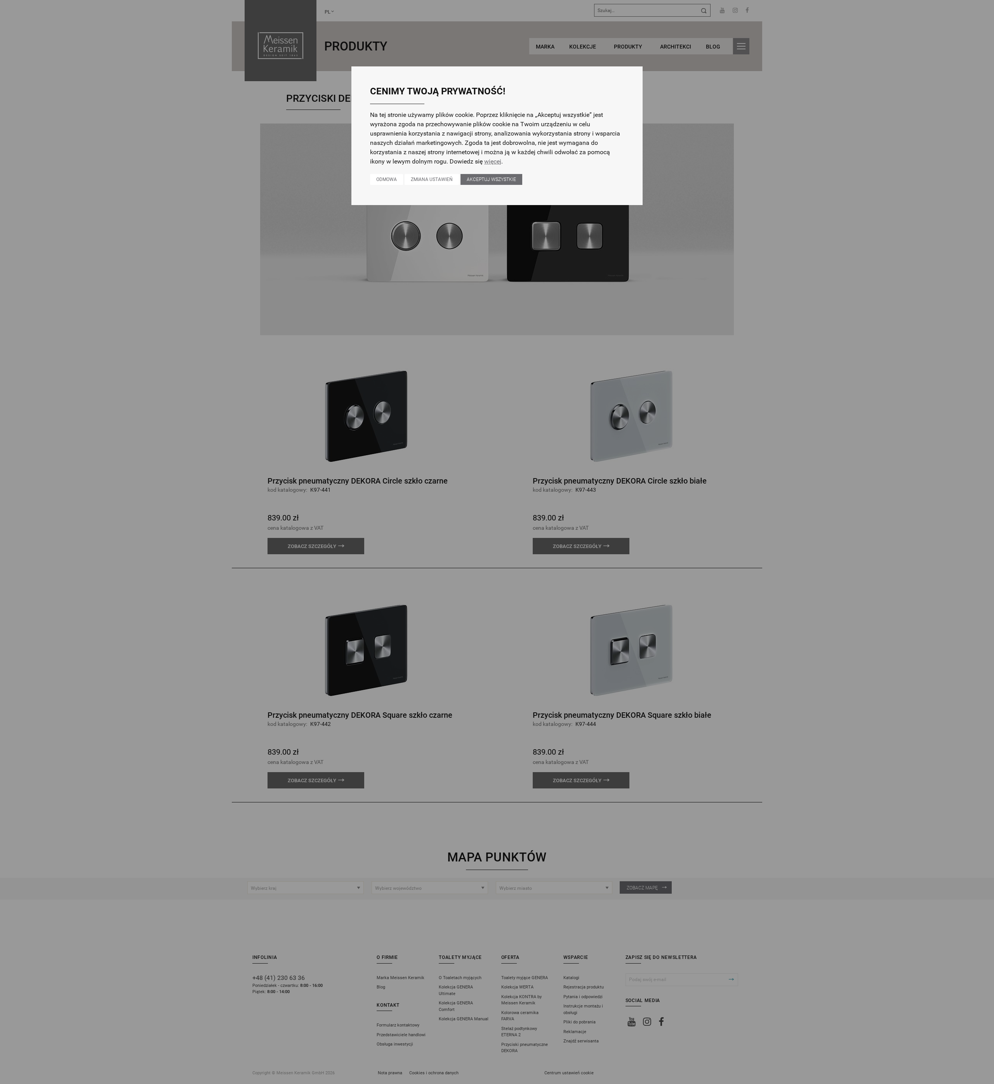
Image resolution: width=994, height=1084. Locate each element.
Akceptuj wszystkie (491, 179)
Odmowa (386, 179)
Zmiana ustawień (432, 179)
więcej (492, 161)
